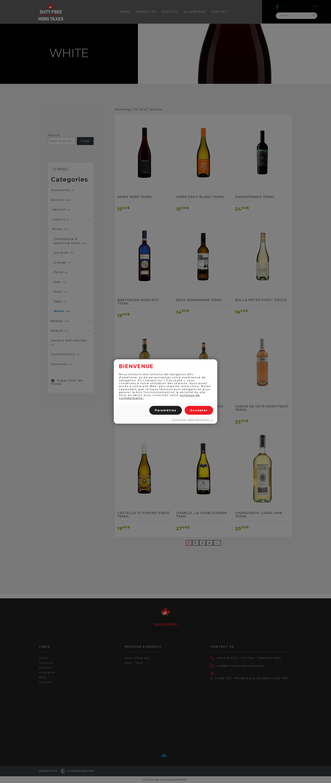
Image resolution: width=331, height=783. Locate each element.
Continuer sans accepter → (192, 419)
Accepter (199, 410)
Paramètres (165, 410)
